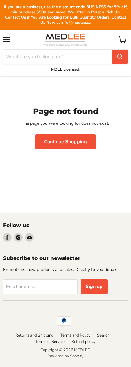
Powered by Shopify (65, 356)
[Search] (120, 57)
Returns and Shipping (34, 335)
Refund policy (83, 341)
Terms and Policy (75, 335)
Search (103, 335)
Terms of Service (50, 341)
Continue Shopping (65, 141)
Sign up (94, 286)
